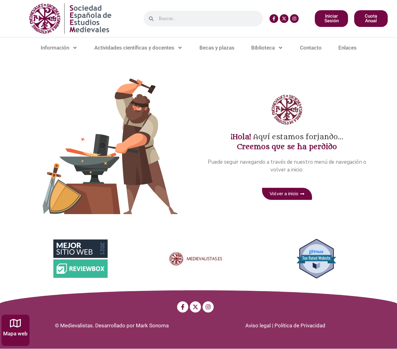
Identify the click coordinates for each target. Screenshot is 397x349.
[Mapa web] (15, 323)
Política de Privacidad (299, 325)
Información (55, 48)
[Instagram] (294, 18)
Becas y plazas (216, 48)
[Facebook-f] (274, 18)
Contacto (311, 48)
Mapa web (15, 333)
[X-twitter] (284, 18)
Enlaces (347, 48)
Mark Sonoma (152, 325)
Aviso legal (258, 325)
